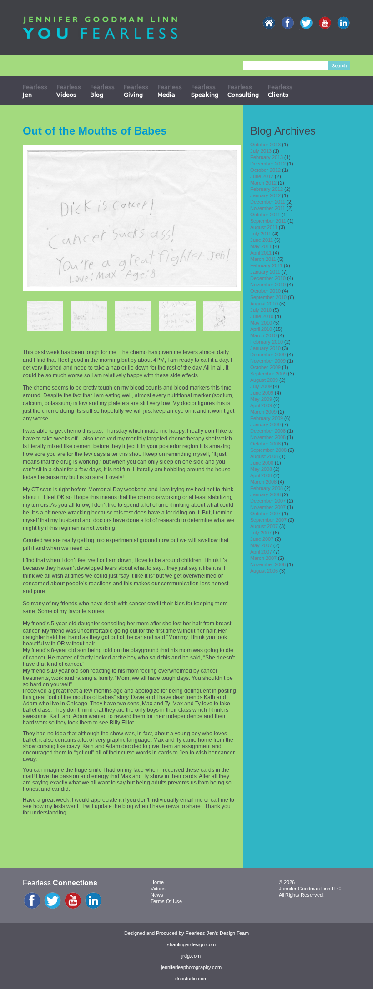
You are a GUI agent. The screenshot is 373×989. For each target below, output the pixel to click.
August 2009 (264, 380)
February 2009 (266, 418)
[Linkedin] (343, 23)
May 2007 (261, 545)
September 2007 (268, 520)
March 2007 (263, 558)
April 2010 (261, 329)
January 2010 (265, 348)
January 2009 (265, 424)
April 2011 (261, 252)
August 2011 (263, 227)
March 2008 (263, 482)
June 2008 (261, 462)
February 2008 (266, 488)
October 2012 (265, 170)
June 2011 (261, 240)
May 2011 (261, 246)
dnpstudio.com (191, 978)
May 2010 (261, 322)
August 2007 (264, 526)
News (157, 895)
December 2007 (268, 501)
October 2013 (265, 144)
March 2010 (263, 335)
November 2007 (268, 507)
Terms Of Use (166, 901)
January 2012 (265, 195)
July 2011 (260, 233)
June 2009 (261, 392)
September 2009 (268, 373)
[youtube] (325, 23)
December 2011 (267, 202)
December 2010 (268, 278)
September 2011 (268, 221)
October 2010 (265, 291)
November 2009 (268, 361)
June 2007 (261, 539)
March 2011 (263, 259)
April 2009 (261, 405)
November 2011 (267, 208)
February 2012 (266, 189)
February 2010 (266, 342)
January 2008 (265, 494)
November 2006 (268, 564)
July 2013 (261, 151)
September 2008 (268, 450)
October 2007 (265, 513)
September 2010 (268, 297)
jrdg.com (191, 956)
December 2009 (268, 354)
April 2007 (261, 551)
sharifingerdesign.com (191, 944)
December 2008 (268, 431)
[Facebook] (287, 23)
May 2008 (261, 469)
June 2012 (261, 176)
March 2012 (263, 182)
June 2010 (261, 316)
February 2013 (266, 157)
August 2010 (264, 303)
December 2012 (268, 163)
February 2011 (266, 265)
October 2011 (265, 214)
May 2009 (261, 399)
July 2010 (261, 310)
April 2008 (261, 475)
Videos (158, 888)
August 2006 (264, 571)
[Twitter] (306, 23)
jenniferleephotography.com (191, 967)
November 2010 (268, 284)
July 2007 (261, 532)
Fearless (35, 91)
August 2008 (264, 456)
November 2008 (268, 437)
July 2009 (261, 386)
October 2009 (265, 367)
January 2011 (265, 272)
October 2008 (265, 443)
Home (157, 882)
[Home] (269, 23)
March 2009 (263, 412)
